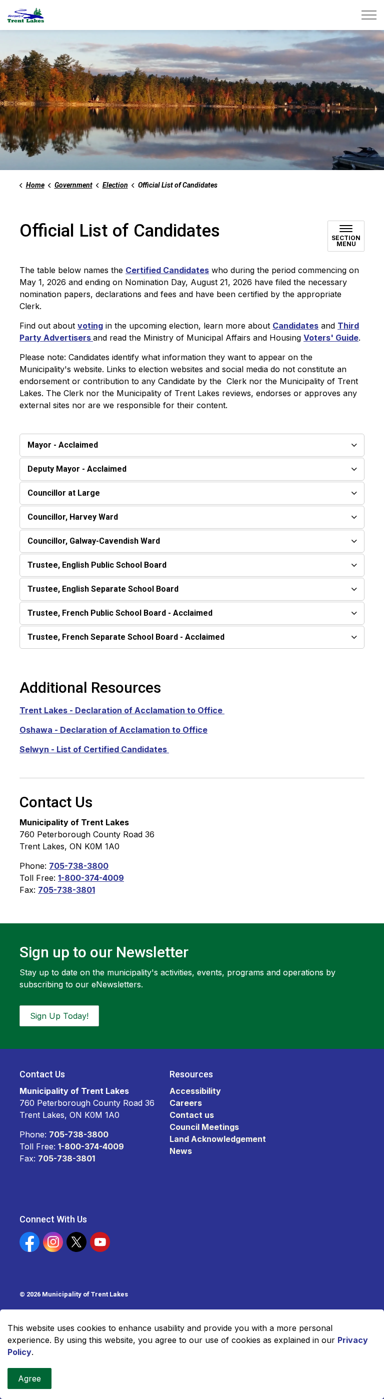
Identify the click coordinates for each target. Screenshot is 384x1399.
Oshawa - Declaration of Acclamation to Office (114, 730)
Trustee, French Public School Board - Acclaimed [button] (120, 613)
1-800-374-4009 (91, 878)
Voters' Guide (331, 338)
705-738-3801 (66, 890)
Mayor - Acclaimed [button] (63, 445)
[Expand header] (369, 15)
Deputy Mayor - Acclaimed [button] (77, 469)
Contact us (192, 1115)
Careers (186, 1103)
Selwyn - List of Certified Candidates (94, 749)
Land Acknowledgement (218, 1139)
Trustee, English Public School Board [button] (97, 565)
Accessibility (195, 1091)
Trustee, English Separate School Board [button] (103, 589)
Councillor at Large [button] (64, 493)
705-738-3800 (78, 866)
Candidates (295, 326)
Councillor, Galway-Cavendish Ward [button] (94, 541)
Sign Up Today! (59, 1016)
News (181, 1151)
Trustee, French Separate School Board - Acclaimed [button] (126, 637)
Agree (29, 1378)
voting (90, 326)
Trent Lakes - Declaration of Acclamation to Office (122, 710)
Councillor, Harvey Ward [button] (73, 517)
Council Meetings (204, 1127)
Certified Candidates (167, 270)
